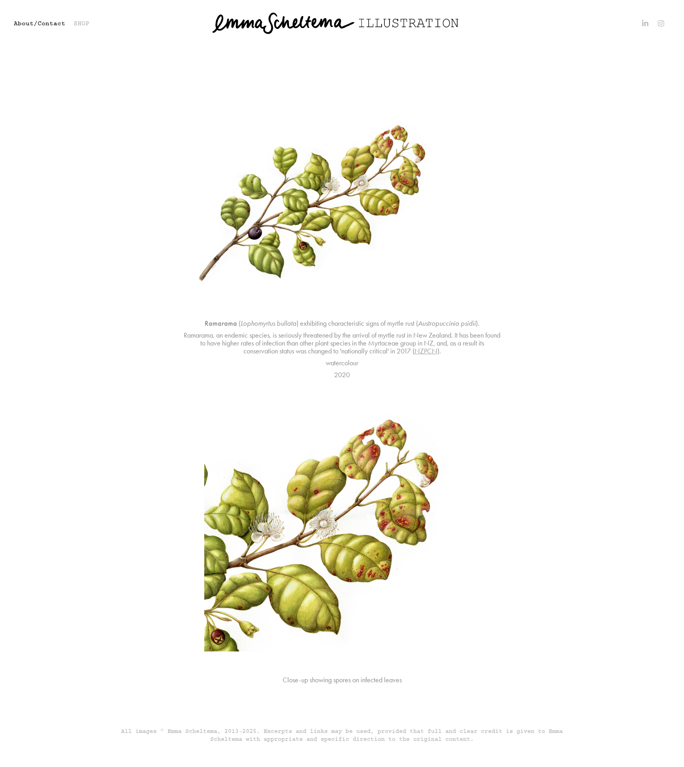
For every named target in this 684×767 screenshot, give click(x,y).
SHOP (81, 23)
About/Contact (39, 23)
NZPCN (425, 351)
